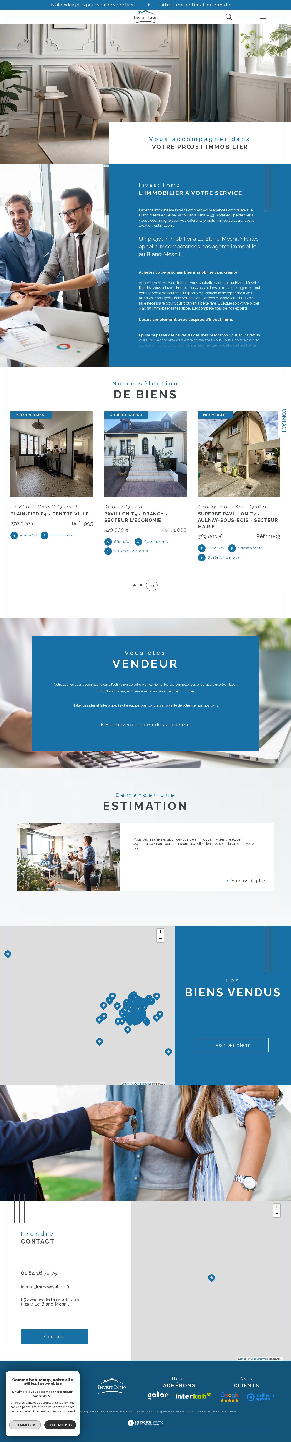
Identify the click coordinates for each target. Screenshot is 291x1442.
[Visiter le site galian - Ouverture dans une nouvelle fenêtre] (158, 1389)
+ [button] (160, 925)
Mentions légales (173, 1405)
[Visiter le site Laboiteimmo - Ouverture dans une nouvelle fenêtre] (145, 1422)
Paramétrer (25, 1425)
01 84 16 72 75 (39, 1266)
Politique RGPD (217, 1405)
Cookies (232, 1405)
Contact (284, 421)
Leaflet (125, 1077)
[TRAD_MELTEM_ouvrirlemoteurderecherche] (228, 17)
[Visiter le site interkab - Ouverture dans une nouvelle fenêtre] (193, 1389)
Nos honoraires (135, 1405)
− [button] (160, 932)
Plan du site (153, 1405)
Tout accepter (60, 1425)
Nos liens (200, 1405)
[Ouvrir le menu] (263, 17)
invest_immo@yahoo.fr (45, 1280)
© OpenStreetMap (141, 1077)
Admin (189, 1405)
